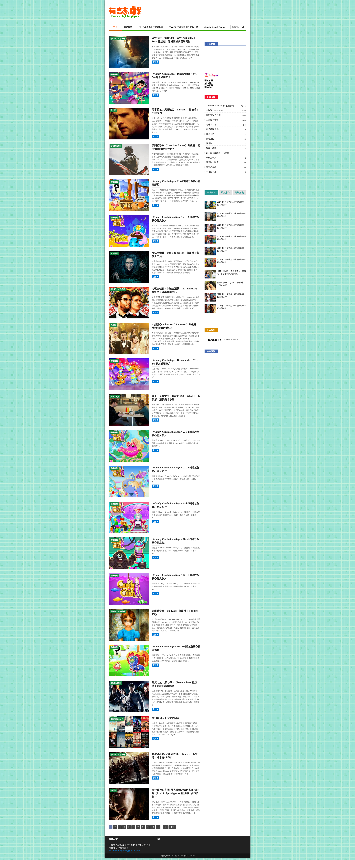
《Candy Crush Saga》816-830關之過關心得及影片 (176, 182)
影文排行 (225, 192)
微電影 (226, 143)
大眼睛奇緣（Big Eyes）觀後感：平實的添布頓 (175, 612)
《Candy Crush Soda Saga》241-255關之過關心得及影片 (175, 218)
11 (158, 827)
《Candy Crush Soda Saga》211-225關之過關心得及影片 (175, 469)
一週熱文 (211, 192)
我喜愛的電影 (116, 146)
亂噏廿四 (226, 134)
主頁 (115, 27)
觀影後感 (128, 27)
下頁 (172, 827)
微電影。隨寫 (226, 162)
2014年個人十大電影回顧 (165, 718)
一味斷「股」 (226, 171)
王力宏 (113, 110)
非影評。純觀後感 (118, 39)
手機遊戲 (114, 74)
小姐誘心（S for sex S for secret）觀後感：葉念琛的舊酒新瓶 (175, 326)
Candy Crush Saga (214, 27)
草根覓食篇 (226, 157)
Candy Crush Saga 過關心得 (226, 105)
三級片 (113, 790)
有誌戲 (176, 855)
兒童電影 (114, 253)
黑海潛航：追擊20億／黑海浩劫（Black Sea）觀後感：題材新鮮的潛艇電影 (173, 39)
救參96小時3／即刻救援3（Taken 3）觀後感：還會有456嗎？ (175, 755)
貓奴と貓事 (226, 148)
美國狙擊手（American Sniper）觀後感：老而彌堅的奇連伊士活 (176, 147)
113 (165, 827)
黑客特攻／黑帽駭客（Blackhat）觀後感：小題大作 (175, 111)
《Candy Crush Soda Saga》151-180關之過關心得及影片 (175, 576)
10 (153, 827)
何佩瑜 (113, 325)
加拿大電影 (115, 397)
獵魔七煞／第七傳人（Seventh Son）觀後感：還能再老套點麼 (174, 684)
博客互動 (226, 138)
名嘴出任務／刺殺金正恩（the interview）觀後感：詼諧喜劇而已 (175, 290)
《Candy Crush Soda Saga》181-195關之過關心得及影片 (175, 540)
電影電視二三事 (117, 719)
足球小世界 (226, 124)
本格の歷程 (226, 167)
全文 (154, 62)
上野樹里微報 (226, 119)
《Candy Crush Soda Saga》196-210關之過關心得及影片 (175, 505)
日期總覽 (239, 192)
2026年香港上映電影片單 (151, 27)
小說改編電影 (116, 683)
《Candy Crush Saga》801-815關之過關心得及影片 (176, 648)
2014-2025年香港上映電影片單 (182, 27)
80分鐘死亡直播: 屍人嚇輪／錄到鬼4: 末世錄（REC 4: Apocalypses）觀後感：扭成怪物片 (175, 793)
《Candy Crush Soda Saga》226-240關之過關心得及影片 (175, 433)
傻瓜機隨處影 (226, 129)
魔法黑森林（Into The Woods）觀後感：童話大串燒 (175, 254)
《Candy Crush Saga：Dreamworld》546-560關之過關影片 (174, 75)
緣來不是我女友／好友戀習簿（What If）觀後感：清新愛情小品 (176, 397)
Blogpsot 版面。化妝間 (226, 153)
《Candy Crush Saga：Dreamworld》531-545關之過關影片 (174, 361)
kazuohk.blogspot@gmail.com (124, 850)
